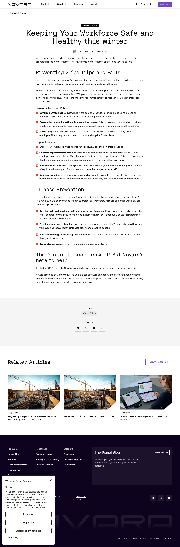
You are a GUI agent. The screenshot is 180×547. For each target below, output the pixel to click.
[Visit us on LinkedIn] (153, 498)
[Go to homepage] (19, 4)
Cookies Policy (167, 538)
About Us (95, 4)
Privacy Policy (155, 538)
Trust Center (144, 538)
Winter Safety (89, 313)
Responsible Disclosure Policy (127, 538)
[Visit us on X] (161, 498)
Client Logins (147, 4)
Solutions (61, 4)
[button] (78, 328)
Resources (79, 4)
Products (45, 4)
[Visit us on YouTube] (169, 498)
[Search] (136, 4)
